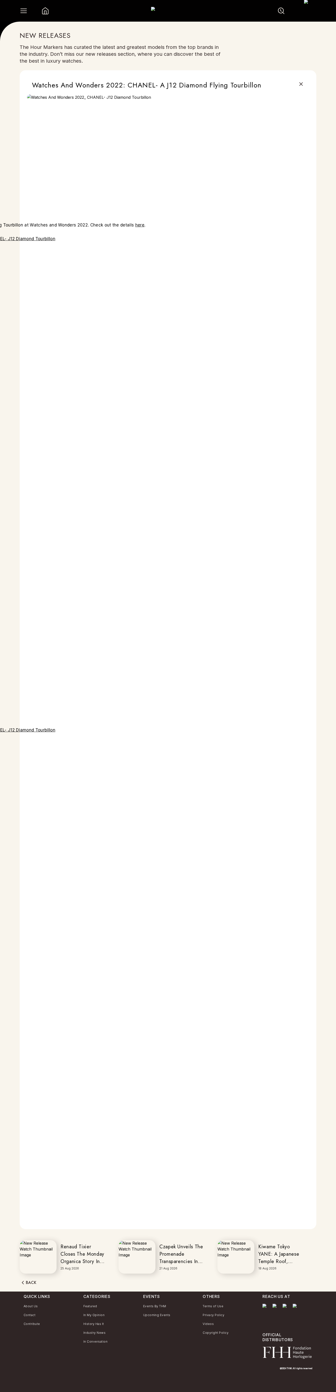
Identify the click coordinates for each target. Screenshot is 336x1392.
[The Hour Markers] (265, 1313)
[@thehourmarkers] (286, 1308)
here (139, 225)
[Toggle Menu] (24, 11)
